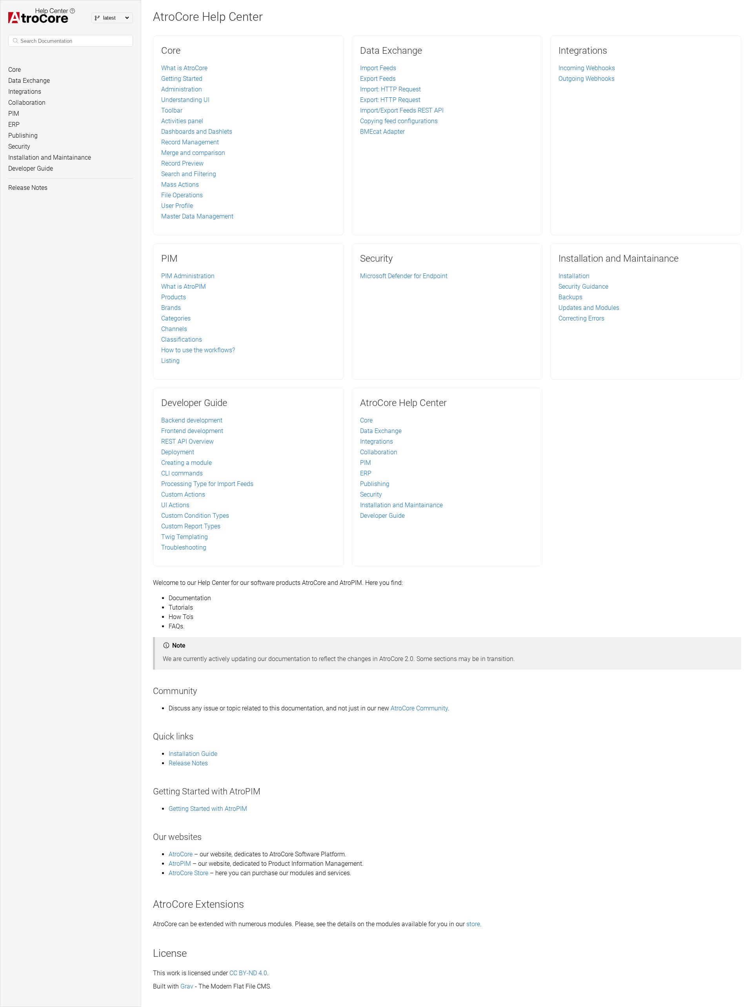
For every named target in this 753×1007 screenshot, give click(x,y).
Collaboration (378, 452)
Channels (174, 329)
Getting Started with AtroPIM (208, 808)
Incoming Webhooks (586, 68)
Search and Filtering (188, 174)
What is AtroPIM (183, 286)
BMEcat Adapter (382, 131)
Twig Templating (184, 537)
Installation (573, 276)
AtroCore (181, 854)
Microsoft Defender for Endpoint (403, 276)
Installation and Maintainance (401, 505)
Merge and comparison (193, 153)
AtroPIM (180, 863)
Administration (181, 89)
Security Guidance (583, 286)
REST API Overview (187, 441)
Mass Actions (180, 184)
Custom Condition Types (195, 515)
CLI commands (182, 473)
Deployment (177, 452)
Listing (170, 360)
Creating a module (186, 462)
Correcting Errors (581, 318)
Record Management (190, 142)
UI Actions (175, 505)
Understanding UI (185, 100)
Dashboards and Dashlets (196, 131)
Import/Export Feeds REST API (402, 110)
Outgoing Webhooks (586, 78)
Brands (171, 307)
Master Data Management (197, 216)
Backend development (191, 420)
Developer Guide (382, 515)
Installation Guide (193, 754)
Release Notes (188, 763)
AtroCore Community (419, 708)
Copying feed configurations (399, 121)
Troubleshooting (183, 547)
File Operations (182, 195)
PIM (365, 462)
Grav (186, 986)
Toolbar (171, 110)
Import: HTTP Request (390, 89)
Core (366, 420)
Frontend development (192, 431)
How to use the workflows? (198, 350)
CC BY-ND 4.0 (248, 973)
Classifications (181, 339)
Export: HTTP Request (390, 100)
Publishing (374, 484)
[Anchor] (201, 691)
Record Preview (182, 163)
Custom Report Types (190, 526)
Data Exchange (381, 431)
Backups (570, 297)
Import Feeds (378, 68)
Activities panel (182, 121)
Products (173, 297)
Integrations (376, 441)
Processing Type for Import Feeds (207, 484)
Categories (176, 318)
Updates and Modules (588, 307)
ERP (365, 473)
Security (371, 494)
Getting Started (181, 78)
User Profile (177, 205)
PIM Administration (188, 276)
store (473, 924)
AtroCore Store (188, 873)
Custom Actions (183, 494)
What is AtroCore (184, 68)
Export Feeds (378, 78)
